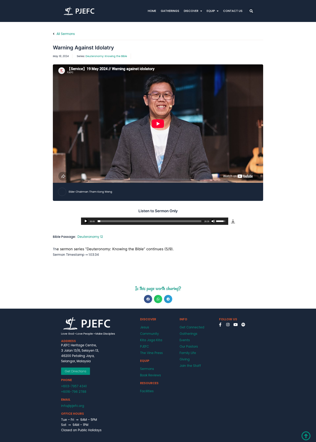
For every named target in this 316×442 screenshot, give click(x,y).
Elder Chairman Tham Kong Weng (90, 192)
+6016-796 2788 (73, 391)
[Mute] (213, 221)
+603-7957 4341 (74, 386)
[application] (154, 221)
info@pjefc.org (72, 406)
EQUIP (211, 11)
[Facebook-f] (220, 325)
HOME (152, 11)
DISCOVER (191, 11)
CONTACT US (232, 11)
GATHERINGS (170, 11)
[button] (251, 11)
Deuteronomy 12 (90, 237)
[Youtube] (235, 325)
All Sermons (65, 34)
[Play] (86, 221)
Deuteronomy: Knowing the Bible (106, 56)
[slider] (149, 221)
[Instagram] (228, 325)
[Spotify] (243, 325)
